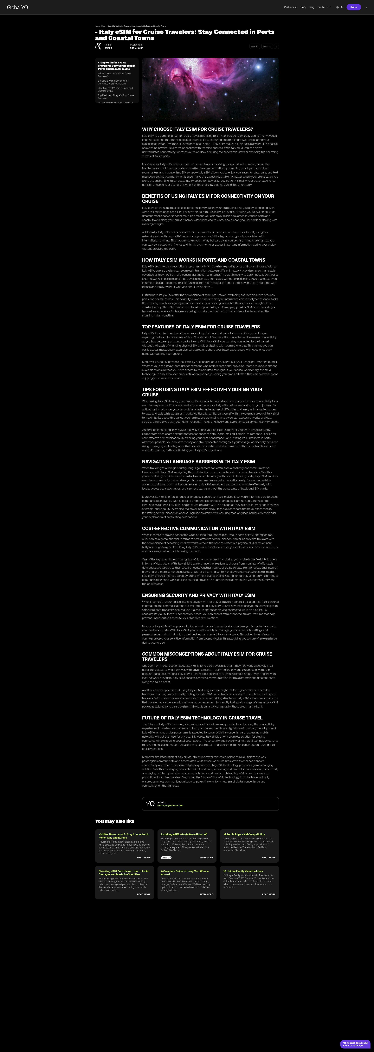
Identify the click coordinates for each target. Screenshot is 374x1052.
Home (97, 26)
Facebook (267, 46)
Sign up (353, 7)
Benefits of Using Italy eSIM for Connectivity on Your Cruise (113, 82)
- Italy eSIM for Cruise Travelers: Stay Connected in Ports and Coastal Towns (136, 26)
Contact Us (324, 7)
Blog (311, 7)
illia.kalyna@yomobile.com (170, 805)
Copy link (254, 46)
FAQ (303, 7)
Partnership (290, 7)
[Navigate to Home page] (17, 7)
